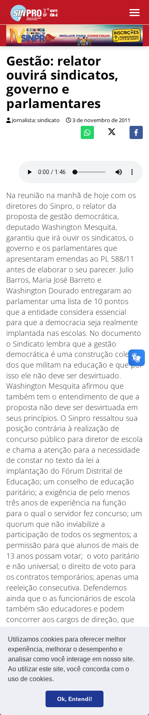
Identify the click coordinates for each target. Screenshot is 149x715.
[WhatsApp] (87, 132)
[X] (111, 132)
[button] (56, 680)
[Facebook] (136, 132)
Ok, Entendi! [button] (74, 699)
